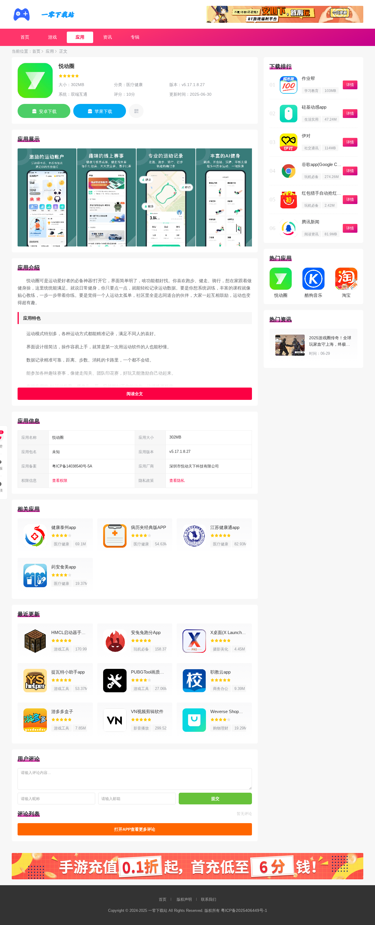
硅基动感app (314, 107)
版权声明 (184, 899)
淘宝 (346, 295)
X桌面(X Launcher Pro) (232, 632)
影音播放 (141, 728)
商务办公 (220, 688)
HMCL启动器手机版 (70, 632)
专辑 (135, 37)
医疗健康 (61, 544)
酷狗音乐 (313, 295)
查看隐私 (177, 480)
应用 (80, 37)
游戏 (52, 37)
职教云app (220, 671)
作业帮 (308, 78)
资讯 (107, 37)
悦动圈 (280, 295)
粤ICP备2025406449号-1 (244, 910)
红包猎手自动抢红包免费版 (328, 193)
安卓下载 (48, 111)
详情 (350, 85)
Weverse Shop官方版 (231, 711)
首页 (25, 37)
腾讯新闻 (310, 221)
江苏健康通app (224, 527)
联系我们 (208, 899)
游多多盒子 (62, 711)
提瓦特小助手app (68, 671)
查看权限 (59, 480)
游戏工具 (61, 649)
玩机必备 (141, 649)
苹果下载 (103, 111)
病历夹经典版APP (148, 527)
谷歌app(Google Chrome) (326, 164)
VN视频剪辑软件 (147, 711)
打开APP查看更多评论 (134, 829)
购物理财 (220, 728)
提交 (215, 798)
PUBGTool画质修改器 (152, 671)
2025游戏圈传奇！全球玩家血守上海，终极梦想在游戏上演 (330, 344)
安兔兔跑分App (146, 632)
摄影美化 (220, 649)
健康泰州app (63, 527)
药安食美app (63, 566)
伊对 (306, 135)
